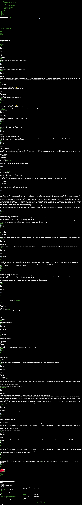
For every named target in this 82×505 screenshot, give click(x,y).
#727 (0, 103)
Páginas (3, 11)
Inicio (0, 36)
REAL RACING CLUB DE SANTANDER (7, 3)
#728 (0, 114)
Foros (1, 30)
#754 (0, 392)
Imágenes (3, 14)
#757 (0, 436)
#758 (0, 446)
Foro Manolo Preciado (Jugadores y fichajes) (9, 5)
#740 (1, 252)
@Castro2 (8, 337)
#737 (0, 228)
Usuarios (3, 15)
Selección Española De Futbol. (5, 491)
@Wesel (8, 421)
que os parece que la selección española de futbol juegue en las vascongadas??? (12, 488)
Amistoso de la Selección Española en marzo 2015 (7, 494)
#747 (0, 328)
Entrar (9, 17)
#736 (0, 214)
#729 (0, 124)
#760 (0, 467)
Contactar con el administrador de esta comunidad (6, 503)
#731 (0, 145)
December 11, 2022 (17, 300)
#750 (0, 353)
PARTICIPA (4, 6)
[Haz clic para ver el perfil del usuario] (0, 58)
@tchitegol (8, 215)
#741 (0, 260)
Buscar (3, 13)
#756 (0, 417)
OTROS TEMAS (2, 38)
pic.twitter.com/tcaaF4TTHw (25, 299)
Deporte (5, 10)
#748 (0, 336)
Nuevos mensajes (4, 12)
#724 (0, 75)
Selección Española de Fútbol (4, 42)
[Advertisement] (41, 23)
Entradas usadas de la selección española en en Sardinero (8, 496)
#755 (0, 409)
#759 (0, 458)
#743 (0, 288)
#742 (0, 271)
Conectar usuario (3, 29)
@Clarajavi (8, 171)
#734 (0, 185)
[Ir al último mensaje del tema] (1, 490)
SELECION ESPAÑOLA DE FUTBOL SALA (6, 498)
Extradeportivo (6, 4)
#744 (0, 296)
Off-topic (5, 9)
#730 (0, 133)
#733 (0, 170)
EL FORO (4, 1)
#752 (0, 368)
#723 (0, 66)
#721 (0, 50)
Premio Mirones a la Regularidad (8, 8)
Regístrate (12, 17)
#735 (0, 194)
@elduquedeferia (9, 160)
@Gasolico (8, 309)
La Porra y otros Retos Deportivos (8, 7)
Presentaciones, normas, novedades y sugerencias (10, 2)
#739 (0, 243)
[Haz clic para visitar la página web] (1, 58)
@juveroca (8, 378)
